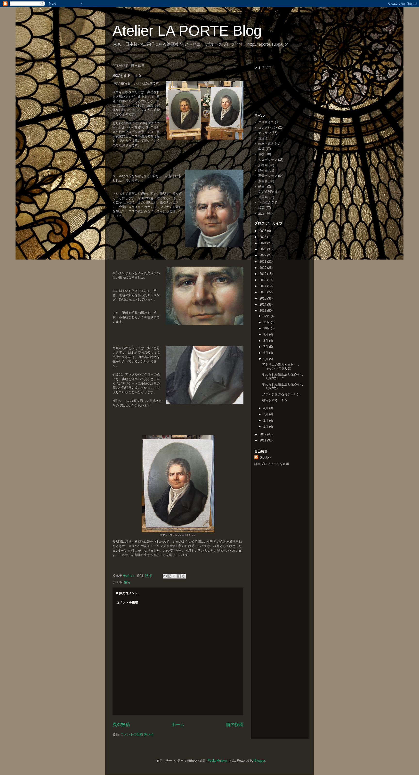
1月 (266, 426)
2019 (263, 274)
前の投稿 (234, 724)
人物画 (263, 165)
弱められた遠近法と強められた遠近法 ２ (282, 376)
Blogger (259, 760)
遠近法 (263, 138)
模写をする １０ (274, 400)
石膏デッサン (267, 176)
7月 (266, 347)
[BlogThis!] (169, 576)
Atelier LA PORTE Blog (187, 31)
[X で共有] (174, 576)
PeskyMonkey (218, 760)
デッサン (264, 133)
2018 (263, 280)
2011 (263, 440)
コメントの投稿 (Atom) (137, 734)
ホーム (178, 724)
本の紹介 (264, 202)
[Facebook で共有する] (179, 576)
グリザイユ (266, 122)
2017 (263, 286)
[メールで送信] (165, 576)
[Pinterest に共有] (183, 576)
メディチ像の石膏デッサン (281, 394)
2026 (263, 231)
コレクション (267, 127)
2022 (263, 255)
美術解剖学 (266, 192)
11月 (267, 322)
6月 (266, 353)
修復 (261, 154)
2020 (263, 267)
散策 (261, 149)
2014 (263, 304)
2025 (263, 237)
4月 (266, 408)
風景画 (263, 197)
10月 (267, 328)
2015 (263, 298)
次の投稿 (121, 724)
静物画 (263, 170)
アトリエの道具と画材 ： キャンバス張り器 (282, 366)
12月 (267, 316)
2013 (263, 310)
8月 (266, 341)
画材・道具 (266, 143)
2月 (266, 420)
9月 (266, 334)
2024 (263, 243)
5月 (266, 359)
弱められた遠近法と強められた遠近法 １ (282, 386)
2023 (263, 249)
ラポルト (265, 457)
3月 (266, 414)
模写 (127, 582)
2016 (263, 292)
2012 (263, 434)
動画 (261, 186)
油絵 (261, 213)
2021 (263, 261)
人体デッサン (267, 160)
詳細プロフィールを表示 (271, 464)
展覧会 (263, 181)
